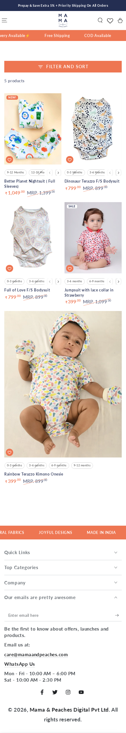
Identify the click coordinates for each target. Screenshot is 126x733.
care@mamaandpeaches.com (36, 654)
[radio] (16, 172)
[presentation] (58, 172)
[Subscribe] (118, 615)
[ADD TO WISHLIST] (9, 159)
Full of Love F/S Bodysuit (27, 290)
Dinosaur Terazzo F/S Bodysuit (92, 181)
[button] (100, 20)
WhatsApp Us (19, 664)
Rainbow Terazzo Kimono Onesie (33, 474)
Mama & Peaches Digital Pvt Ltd (69, 709)
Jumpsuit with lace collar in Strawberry (89, 293)
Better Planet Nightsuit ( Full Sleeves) (29, 184)
